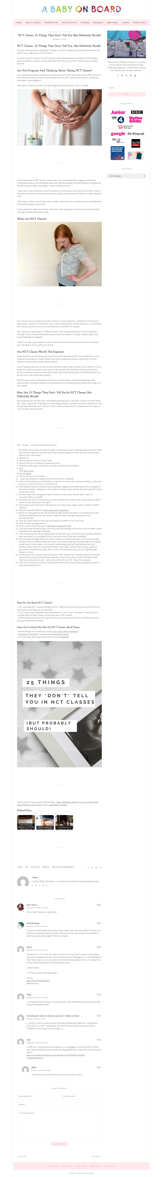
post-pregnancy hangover (56, 510)
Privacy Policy (139, 22)
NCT (27, 867)
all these (27, 473)
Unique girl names (27, 634)
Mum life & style (69, 22)
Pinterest (64, 636)
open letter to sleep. (58, 805)
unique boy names (60, 634)
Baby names (112, 22)
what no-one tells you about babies (63, 867)
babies (20, 867)
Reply (99, 904)
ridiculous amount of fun (59, 525)
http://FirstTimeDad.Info (38, 980)
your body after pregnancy (65, 631)
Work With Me (51, 22)
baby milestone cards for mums (71, 802)
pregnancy (45, 867)
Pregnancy (98, 22)
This (21, 468)
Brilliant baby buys (54, 32)
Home (19, 22)
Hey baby (66, 32)
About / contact (33, 22)
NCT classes (35, 867)
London (125, 22)
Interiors (85, 22)
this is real (28, 471)
